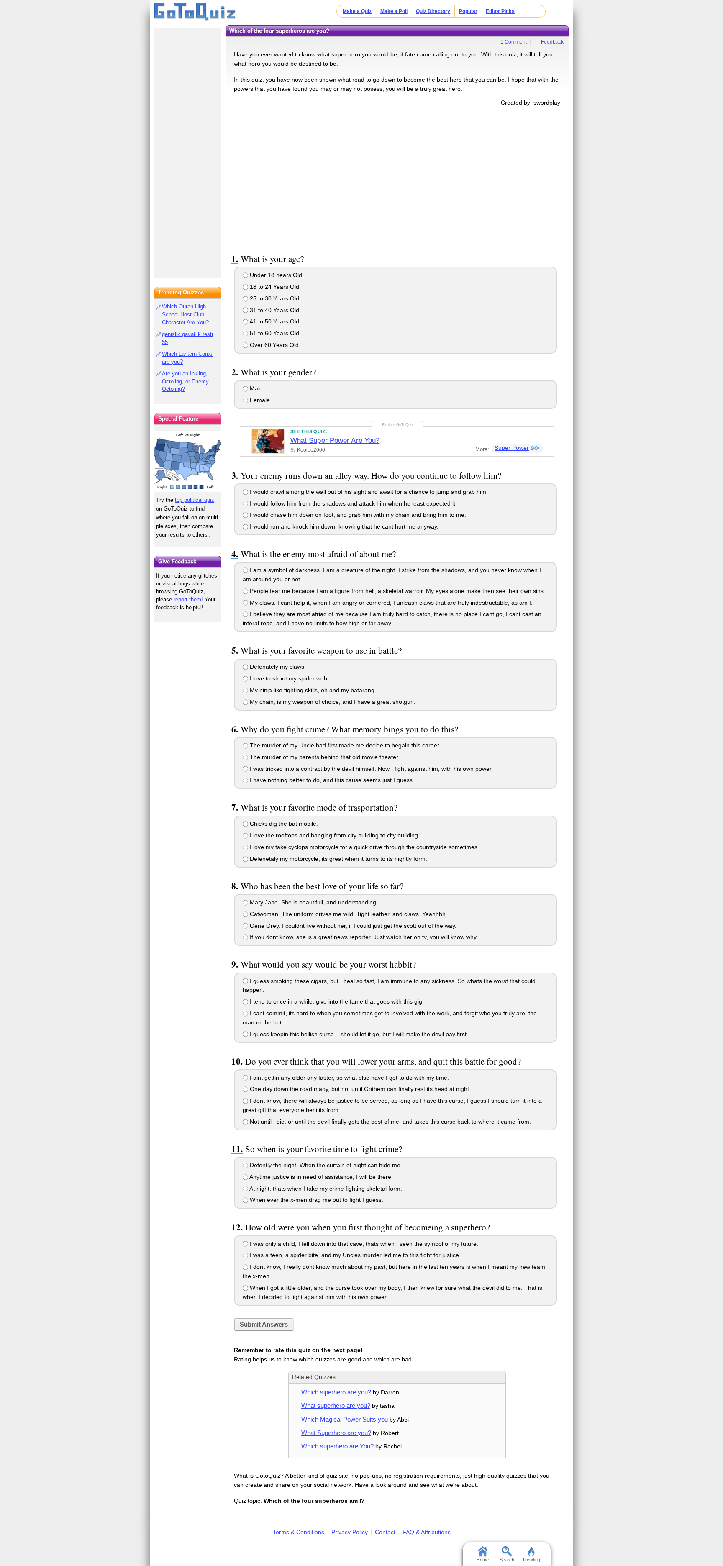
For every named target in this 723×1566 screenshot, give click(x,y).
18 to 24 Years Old (273, 286)
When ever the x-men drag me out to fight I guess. (315, 1199)
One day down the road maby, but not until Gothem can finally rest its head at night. (359, 1089)
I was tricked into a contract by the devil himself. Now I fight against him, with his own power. (370, 768)
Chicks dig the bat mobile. (283, 823)
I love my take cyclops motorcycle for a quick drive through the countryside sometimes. (363, 847)
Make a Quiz (357, 11)
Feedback (552, 42)
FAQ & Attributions (427, 1532)
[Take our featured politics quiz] (187, 461)
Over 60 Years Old (273, 344)
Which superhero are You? (337, 1446)
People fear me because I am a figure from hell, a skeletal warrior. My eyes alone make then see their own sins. (396, 591)
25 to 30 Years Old (273, 298)
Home (483, 1559)
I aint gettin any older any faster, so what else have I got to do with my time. (348, 1077)
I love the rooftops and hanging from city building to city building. (334, 835)
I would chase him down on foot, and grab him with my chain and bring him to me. (357, 514)
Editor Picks (500, 11)
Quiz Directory (433, 11)
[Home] (195, 12)
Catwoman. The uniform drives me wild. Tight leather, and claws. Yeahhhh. (347, 914)
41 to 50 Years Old (273, 321)
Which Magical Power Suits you (344, 1419)
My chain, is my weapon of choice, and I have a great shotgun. (331, 701)
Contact (385, 1532)
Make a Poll (394, 11)
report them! (188, 599)
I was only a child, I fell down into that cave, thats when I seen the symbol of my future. (363, 1243)
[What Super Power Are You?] (268, 441)
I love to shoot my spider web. (288, 678)
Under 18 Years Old (275, 275)
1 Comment (513, 42)
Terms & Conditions (298, 1532)
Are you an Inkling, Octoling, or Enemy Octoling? (185, 381)
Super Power (512, 447)
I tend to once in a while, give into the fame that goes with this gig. (336, 1001)
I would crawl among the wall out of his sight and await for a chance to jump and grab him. (368, 491)
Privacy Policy (349, 1532)
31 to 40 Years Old (273, 310)
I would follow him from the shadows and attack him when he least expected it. (352, 503)
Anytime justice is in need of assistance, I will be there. (320, 1176)
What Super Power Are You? (335, 440)
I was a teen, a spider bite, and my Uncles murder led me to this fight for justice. (354, 1255)
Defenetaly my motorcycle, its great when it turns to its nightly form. (337, 858)
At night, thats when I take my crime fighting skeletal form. (325, 1188)
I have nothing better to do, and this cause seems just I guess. (331, 780)
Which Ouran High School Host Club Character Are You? (185, 314)
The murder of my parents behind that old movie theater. (324, 757)
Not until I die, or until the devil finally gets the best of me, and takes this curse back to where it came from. (389, 1121)
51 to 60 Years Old (273, 333)
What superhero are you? (335, 1405)
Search (507, 1559)
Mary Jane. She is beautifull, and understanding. (313, 902)
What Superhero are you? (336, 1432)
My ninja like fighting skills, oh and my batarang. (312, 690)
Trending (531, 1559)
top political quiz (194, 500)
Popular (468, 11)
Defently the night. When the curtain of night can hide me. (325, 1165)
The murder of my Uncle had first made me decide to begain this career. (344, 745)
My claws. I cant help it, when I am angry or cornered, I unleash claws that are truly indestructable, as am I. (390, 602)
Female (259, 400)
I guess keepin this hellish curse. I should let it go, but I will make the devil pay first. (358, 1034)
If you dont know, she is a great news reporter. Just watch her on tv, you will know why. (363, 937)
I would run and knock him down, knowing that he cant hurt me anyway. (343, 526)
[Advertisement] (397, 178)
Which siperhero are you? (336, 1392)
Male (255, 388)
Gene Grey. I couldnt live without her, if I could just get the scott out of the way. (352, 925)
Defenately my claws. (277, 666)
